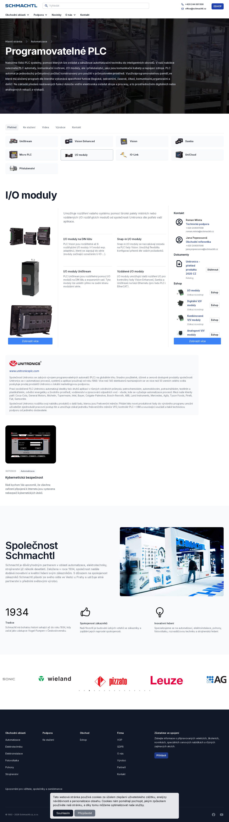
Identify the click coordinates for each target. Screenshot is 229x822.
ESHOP (218, 6)
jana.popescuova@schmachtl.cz (202, 249)
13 (139, 690)
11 (129, 690)
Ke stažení (29, 127)
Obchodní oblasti (15, 14)
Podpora (39, 14)
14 (144, 690)
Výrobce (60, 127)
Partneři (121, 767)
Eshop (83, 739)
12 (134, 690)
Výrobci (121, 760)
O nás (68, 14)
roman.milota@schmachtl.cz (200, 231)
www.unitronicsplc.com (24, 371)
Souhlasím (63, 813)
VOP (119, 739)
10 (124, 690)
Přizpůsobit (85, 813)
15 (149, 690)
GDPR (120, 746)
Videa (45, 127)
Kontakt (76, 127)
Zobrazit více (30, 341)
